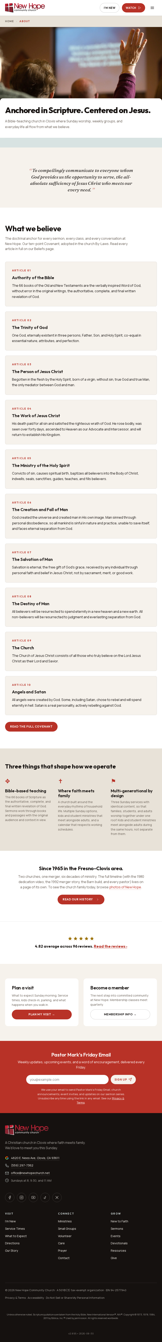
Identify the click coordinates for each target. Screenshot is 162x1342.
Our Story (11, 1251)
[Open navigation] (152, 7)
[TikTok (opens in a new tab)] (45, 1197)
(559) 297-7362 (22, 1165)
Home (9, 21)
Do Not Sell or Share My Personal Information (75, 1298)
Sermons (117, 1229)
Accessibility (36, 1298)
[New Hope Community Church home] (25, 7)
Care (61, 1243)
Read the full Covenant (31, 726)
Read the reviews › (110, 946)
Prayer (62, 1251)
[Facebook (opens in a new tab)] (9, 1197)
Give (114, 1258)
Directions (12, 1243)
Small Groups (67, 1229)
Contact (64, 1258)
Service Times (15, 1229)
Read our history (78, 899)
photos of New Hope (125, 887)
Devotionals (119, 1243)
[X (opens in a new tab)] (57, 1197)
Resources (118, 1251)
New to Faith (119, 1221)
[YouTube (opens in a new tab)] (33, 1197)
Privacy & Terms (15, 1298)
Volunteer (65, 1236)
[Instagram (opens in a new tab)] (21, 1197)
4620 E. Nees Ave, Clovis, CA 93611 (35, 1158)
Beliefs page (44, 248)
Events (115, 1236)
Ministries (65, 1221)
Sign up (121, 1079)
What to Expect (16, 1236)
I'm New (110, 7)
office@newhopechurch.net (30, 1173)
